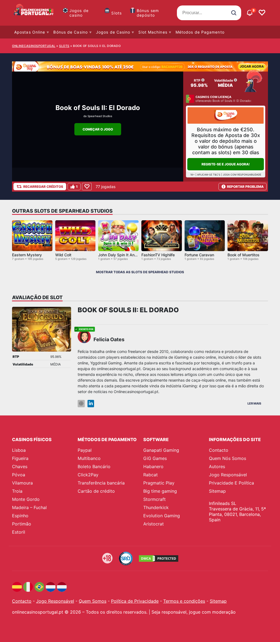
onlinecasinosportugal (34, 46)
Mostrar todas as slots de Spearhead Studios (140, 272)
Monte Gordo (26, 499)
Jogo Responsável (228, 474)
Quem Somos (92, 601)
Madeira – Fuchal (29, 507)
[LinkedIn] (91, 403)
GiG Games (155, 458)
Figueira (20, 458)
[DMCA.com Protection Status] (158, 558)
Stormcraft (154, 499)
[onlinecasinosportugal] (34, 12)
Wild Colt (63, 254)
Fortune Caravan (199, 254)
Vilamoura (22, 483)
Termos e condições (184, 601)
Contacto (218, 450)
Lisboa (19, 450)
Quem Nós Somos (227, 458)
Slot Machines (152, 32)
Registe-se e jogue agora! (226, 164)
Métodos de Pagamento (200, 32)
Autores (217, 466)
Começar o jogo (98, 129)
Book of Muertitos (243, 254)
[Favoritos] (262, 13)
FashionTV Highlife (158, 254)
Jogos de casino (79, 12)
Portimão (21, 524)
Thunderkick (156, 507)
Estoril (18, 532)
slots (64, 46)
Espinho (20, 515)
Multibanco (89, 458)
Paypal (85, 450)
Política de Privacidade (135, 601)
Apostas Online (29, 32)
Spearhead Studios (100, 116)
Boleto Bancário (94, 466)
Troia (17, 491)
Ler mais (254, 403)
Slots (116, 13)
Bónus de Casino (70, 32)
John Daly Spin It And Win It (123, 254)
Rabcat (150, 474)
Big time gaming (160, 491)
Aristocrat (153, 524)
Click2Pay (88, 474)
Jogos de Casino (113, 32)
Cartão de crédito (96, 491)
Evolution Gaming (161, 515)
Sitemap (217, 491)
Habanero (153, 466)
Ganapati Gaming (161, 450)
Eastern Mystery (27, 254)
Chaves (19, 466)
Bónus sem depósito (148, 12)
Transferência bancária (101, 483)
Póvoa (18, 474)
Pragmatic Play (158, 483)
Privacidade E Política (231, 483)
